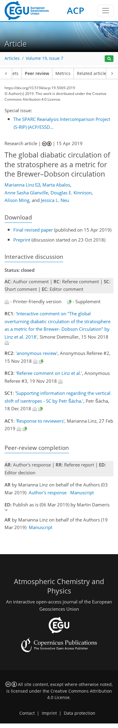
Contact (27, 713)
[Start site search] (109, 58)
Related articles (92, 73)
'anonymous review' (36, 353)
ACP (75, 10)
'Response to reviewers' (40, 421)
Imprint (49, 713)
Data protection (79, 713)
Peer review (37, 73)
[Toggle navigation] (105, 10)
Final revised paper (33, 230)
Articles (12, 58)
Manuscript (82, 492)
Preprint (21, 240)
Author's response (48, 492)
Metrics (62, 73)
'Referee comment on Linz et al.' (49, 373)
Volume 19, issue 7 (44, 58)
